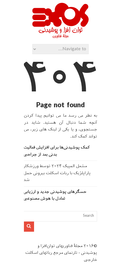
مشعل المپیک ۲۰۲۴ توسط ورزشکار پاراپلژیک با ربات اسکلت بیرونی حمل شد (57, 173)
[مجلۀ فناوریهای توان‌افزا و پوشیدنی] (60, 36)
